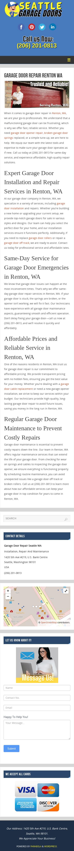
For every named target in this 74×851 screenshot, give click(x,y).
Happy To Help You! (16, 717)
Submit (11, 748)
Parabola (36, 846)
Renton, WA (59, 113)
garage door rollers (40, 238)
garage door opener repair (27, 133)
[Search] (66, 519)
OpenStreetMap (49, 622)
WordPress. (50, 846)
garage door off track (16, 243)
